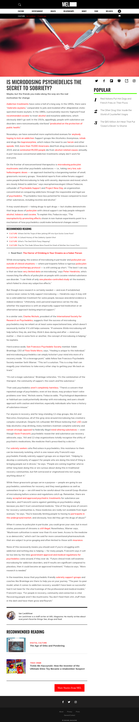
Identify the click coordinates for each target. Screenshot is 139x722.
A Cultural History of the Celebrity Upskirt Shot (32, 237)
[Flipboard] (111, 81)
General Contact (69, 715)
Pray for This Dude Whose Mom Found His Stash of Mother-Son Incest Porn (44, 245)
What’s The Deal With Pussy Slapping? (29, 241)
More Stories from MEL (69, 688)
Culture (21, 11)
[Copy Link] (126, 81)
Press (78, 712)
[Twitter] (96, 81)
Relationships (69, 11)
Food (96, 11)
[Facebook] (104, 81)
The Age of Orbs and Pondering (47, 645)
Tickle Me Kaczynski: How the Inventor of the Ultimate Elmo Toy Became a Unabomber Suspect (57, 667)
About (61, 712)
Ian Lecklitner (31, 16)
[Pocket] (119, 81)
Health (53, 11)
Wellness (109, 11)
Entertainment (37, 11)
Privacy (69, 712)
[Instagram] (134, 81)
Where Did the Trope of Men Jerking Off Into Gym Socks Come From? (41, 233)
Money (84, 11)
